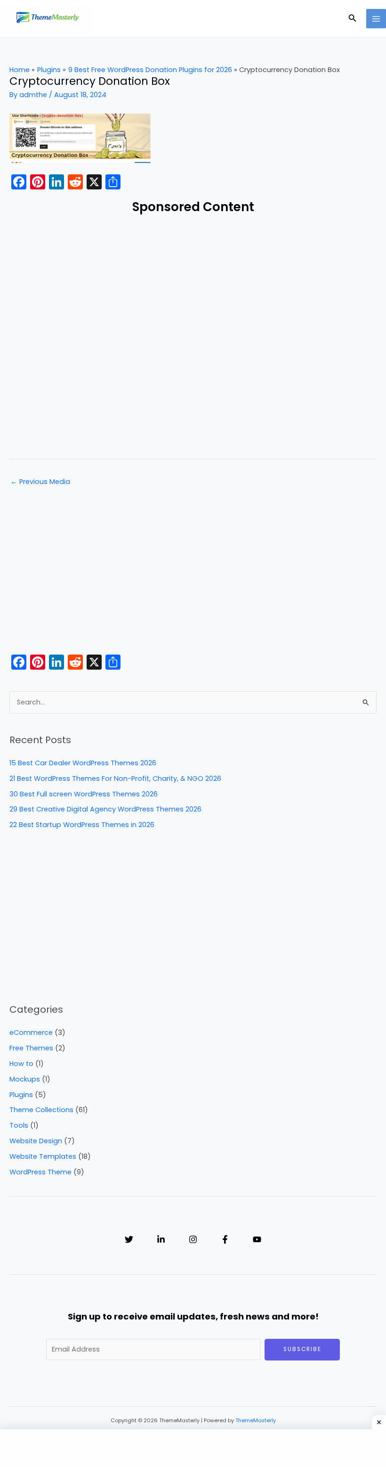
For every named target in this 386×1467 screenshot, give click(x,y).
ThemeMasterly (255, 1420)
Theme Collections (41, 1110)
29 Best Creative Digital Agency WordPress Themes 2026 (105, 809)
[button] (352, 18)
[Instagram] (193, 1239)
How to (21, 1063)
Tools (18, 1125)
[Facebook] (225, 1239)
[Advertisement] (193, 335)
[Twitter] (129, 1239)
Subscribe (302, 1349)
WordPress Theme (40, 1172)
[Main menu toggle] (376, 19)
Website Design (35, 1141)
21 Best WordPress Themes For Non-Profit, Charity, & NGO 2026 (115, 778)
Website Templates (42, 1156)
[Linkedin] (161, 1239)
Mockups (24, 1079)
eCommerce (31, 1032)
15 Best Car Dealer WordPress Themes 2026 (82, 763)
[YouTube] (257, 1239)
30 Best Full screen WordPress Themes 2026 (83, 794)
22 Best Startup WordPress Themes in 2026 (81, 824)
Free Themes (31, 1048)
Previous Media (40, 481)
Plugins (21, 1094)
